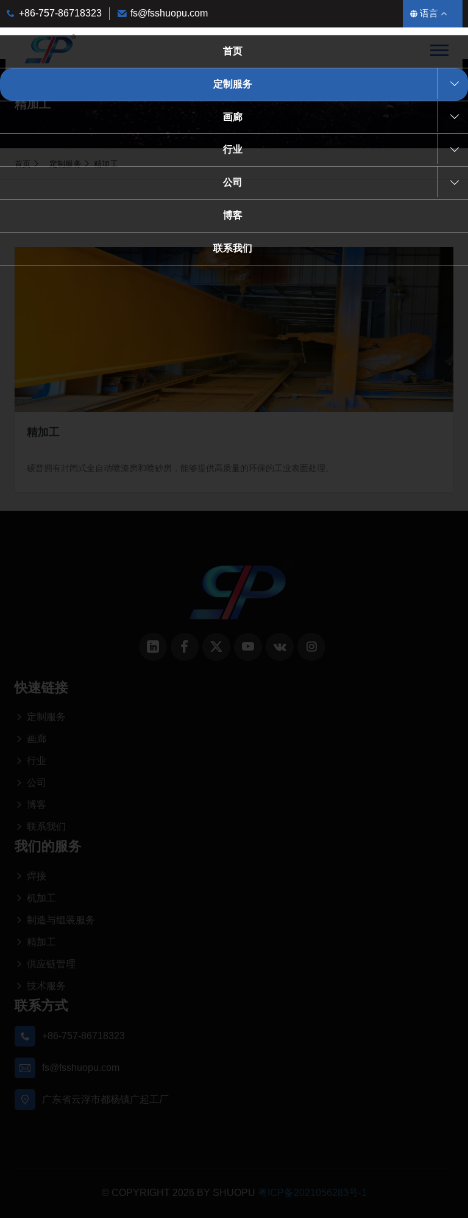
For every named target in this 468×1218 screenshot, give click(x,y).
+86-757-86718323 (60, 13)
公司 (233, 182)
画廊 (233, 117)
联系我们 (232, 248)
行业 (233, 149)
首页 (233, 51)
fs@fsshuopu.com (169, 13)
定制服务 (232, 84)
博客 (233, 215)
